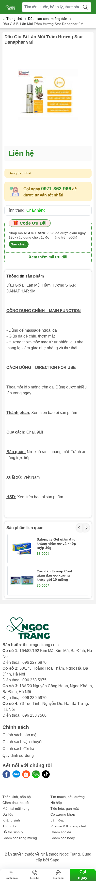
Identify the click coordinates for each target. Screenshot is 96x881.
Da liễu (7, 814)
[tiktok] (46, 774)
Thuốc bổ (9, 826)
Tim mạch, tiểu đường (67, 797)
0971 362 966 (56, 188)
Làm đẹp (57, 820)
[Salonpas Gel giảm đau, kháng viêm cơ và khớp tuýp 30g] (22, 548)
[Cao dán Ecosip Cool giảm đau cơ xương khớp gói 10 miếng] (22, 580)
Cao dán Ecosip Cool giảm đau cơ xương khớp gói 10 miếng (54, 575)
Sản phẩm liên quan (25, 528)
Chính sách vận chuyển (23, 742)
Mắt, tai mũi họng (16, 808)
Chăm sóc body (62, 838)
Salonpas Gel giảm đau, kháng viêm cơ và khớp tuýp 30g (57, 543)
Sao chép (19, 244)
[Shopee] (26, 774)
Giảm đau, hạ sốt (15, 803)
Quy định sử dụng (18, 755)
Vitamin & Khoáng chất (68, 826)
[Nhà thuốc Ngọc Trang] (10, 7)
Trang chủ (14, 19)
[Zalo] (16, 774)
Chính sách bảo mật (19, 735)
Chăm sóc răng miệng (19, 838)
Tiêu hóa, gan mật (64, 808)
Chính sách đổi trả (18, 749)
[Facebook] (6, 774)
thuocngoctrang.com (41, 645)
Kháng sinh (11, 820)
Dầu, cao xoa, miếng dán (47, 19)
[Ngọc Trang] (36, 774)
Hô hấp (56, 803)
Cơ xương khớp (62, 814)
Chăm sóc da (60, 832)
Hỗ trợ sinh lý (12, 832)
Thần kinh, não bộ (16, 797)
